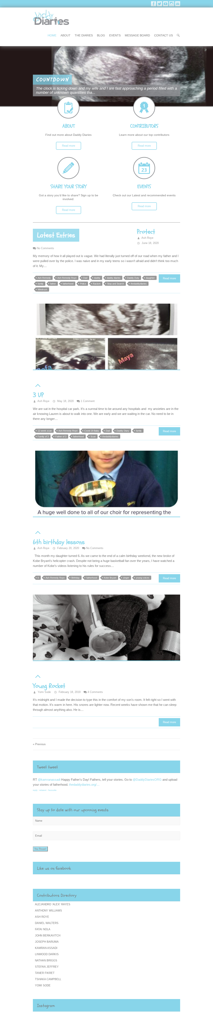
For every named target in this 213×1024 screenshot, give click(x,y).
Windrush (42, 289)
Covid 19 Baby (91, 430)
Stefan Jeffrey (47, 966)
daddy (97, 278)
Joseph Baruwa (47, 941)
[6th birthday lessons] (106, 484)
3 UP (38, 395)
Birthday (75, 577)
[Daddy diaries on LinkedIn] (171, 3)
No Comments (45, 248)
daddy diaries (113, 278)
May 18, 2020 (65, 401)
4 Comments (95, 692)
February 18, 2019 (69, 692)
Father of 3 (60, 436)
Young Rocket (49, 686)
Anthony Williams (48, 910)
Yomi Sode (44, 692)
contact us (163, 35)
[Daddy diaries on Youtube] (165, 3)
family (40, 283)
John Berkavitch (47, 935)
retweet (42, 790)
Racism (96, 283)
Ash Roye (147, 237)
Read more (68, 145)
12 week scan (45, 430)
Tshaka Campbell (48, 979)
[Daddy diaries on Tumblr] (177, 3)
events (115, 35)
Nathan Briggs (46, 960)
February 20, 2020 (67, 548)
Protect (146, 232)
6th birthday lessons (59, 542)
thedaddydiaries (139, 283)
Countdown (52, 79)
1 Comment (88, 401)
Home (52, 35)
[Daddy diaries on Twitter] (159, 3)
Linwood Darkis (47, 954)
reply (35, 790)
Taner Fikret (44, 973)
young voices (142, 577)
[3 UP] (106, 337)
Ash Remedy (44, 278)
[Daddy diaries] (51, 17)
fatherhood (68, 283)
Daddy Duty (133, 278)
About (66, 35)
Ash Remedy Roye (67, 278)
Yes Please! (40, 849)
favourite (52, 790)
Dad (85, 278)
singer (126, 577)
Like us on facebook (54, 868)
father (53, 283)
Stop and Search (115, 283)
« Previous (39, 744)
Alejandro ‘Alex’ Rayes (52, 904)
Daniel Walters (46, 923)
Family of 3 (43, 436)
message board (137, 35)
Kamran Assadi (46, 948)
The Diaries (84, 35)
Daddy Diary (122, 430)
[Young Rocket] (106, 628)
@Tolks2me (46, 779)
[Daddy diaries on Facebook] (153, 3)
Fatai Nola (42, 929)
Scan (93, 436)
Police (83, 283)
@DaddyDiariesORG (86, 779)
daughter (150, 278)
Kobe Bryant (110, 577)
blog (101, 35)
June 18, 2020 (150, 243)
